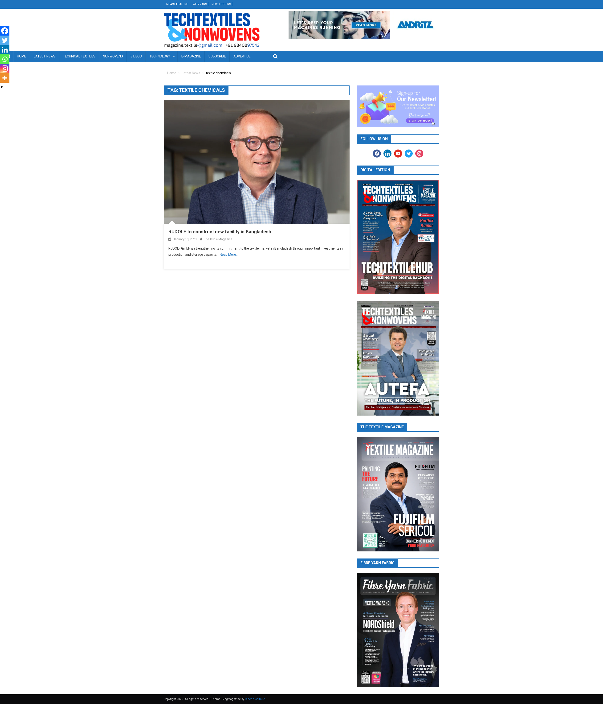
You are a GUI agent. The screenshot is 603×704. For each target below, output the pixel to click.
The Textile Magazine (218, 239)
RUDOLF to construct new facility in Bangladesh (219, 232)
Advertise (242, 56)
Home (21, 56)
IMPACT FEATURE (177, 4)
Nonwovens (113, 56)
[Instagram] (4, 68)
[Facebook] (4, 31)
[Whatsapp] (4, 59)
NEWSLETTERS (221, 4)
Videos (136, 56)
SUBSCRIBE (217, 56)
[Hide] (2, 87)
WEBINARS (200, 4)
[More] (4, 78)
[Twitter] (4, 40)
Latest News (44, 56)
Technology (159, 56)
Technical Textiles (79, 56)
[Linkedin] (4, 49)
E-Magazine (191, 56)
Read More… (229, 254)
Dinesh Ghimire (255, 699)
